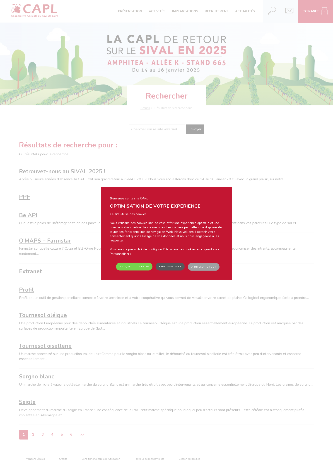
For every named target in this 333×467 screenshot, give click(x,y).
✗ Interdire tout (203, 266)
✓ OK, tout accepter (134, 266)
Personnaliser (170, 266)
